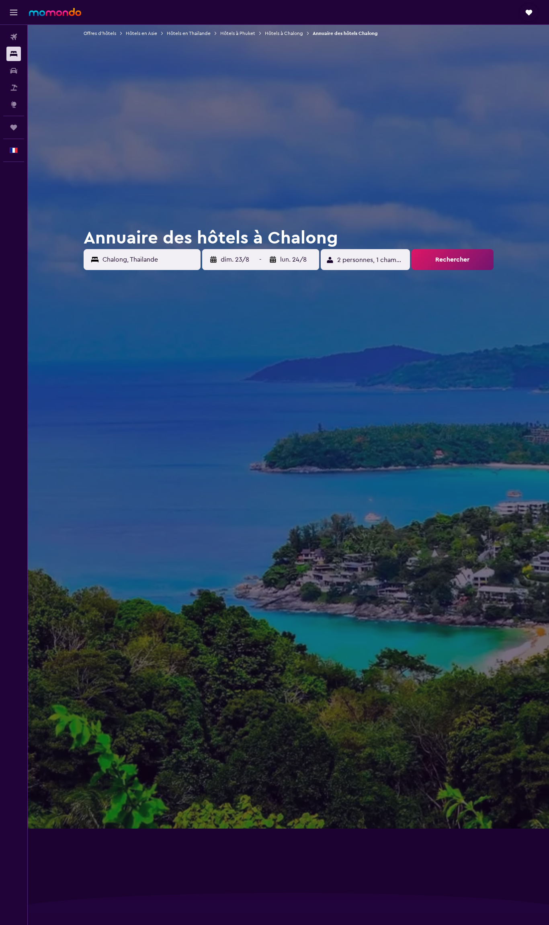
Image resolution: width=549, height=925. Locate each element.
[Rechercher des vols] (13, 37)
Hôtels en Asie (141, 33)
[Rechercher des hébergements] (13, 54)
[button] (14, 12)
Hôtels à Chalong (284, 33)
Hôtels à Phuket (237, 33)
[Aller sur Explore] (13, 104)
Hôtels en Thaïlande (189, 33)
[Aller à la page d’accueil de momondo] (55, 12)
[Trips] (13, 127)
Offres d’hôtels (100, 33)
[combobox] (149, 259)
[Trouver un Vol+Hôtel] (13, 88)
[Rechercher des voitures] (13, 71)
